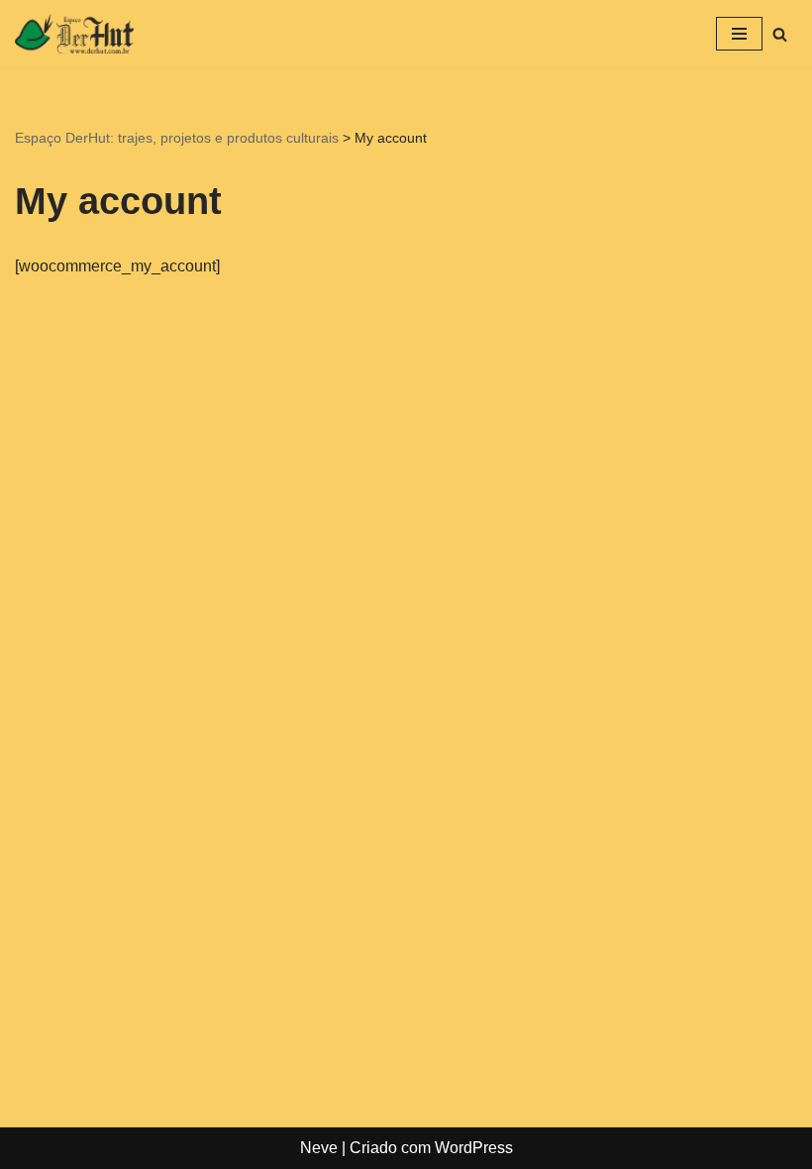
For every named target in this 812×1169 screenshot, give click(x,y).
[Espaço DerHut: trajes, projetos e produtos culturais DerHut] (74, 33)
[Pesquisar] (779, 34)
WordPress (474, 1147)
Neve (319, 1147)
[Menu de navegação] (739, 34)
